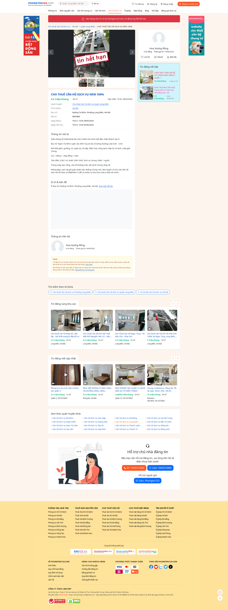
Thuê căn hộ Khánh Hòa (111, 530)
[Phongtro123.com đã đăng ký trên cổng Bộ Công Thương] (56, 601)
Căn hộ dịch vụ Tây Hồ (94, 425)
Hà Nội (75, 108)
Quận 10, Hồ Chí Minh (124, 398)
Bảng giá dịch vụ (168, 10)
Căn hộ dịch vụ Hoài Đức (95, 429)
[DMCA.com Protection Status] (73, 601)
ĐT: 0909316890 (135, 467)
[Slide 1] (83, 82)
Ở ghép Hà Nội (162, 515)
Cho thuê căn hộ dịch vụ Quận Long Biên (90, 104)
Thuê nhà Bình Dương (84, 519)
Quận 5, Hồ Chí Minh (59, 398)
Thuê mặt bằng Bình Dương (140, 526)
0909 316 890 (63, 595)
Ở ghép (127, 10)
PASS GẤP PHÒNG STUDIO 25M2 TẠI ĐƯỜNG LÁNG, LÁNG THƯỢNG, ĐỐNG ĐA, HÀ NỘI (97, 389)
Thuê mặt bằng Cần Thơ (138, 522)
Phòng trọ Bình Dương (57, 526)
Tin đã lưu (139, 4)
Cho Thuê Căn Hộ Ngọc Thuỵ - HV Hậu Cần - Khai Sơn (130, 335)
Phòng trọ (52, 10)
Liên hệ (51, 580)
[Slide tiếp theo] (131, 52)
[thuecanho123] (125, 551)
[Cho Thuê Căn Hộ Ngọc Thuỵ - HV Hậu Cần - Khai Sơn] (130, 320)
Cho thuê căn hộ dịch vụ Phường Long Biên (72, 292)
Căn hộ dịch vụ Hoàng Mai (95, 421)
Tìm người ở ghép (165, 508)
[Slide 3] (100, 82)
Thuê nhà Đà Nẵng (82, 522)
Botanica (150, 398)
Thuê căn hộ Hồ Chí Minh (112, 512)
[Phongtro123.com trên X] (166, 568)
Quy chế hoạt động (55, 569)
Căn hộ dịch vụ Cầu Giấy (95, 418)
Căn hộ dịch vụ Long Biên (127, 421)
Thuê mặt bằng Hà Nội (138, 515)
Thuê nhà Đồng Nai (83, 526)
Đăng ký (153, 4)
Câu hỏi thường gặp (90, 565)
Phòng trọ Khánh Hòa (56, 537)
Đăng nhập (168, 4)
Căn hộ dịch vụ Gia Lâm (63, 429)
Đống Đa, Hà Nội (89, 398)
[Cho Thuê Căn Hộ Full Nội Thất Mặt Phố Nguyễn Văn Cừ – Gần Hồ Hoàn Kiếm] (98, 320)
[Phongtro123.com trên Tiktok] (171, 568)
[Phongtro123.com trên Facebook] (151, 568)
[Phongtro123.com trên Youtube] (156, 568)
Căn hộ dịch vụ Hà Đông (126, 418)
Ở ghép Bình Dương (164, 522)
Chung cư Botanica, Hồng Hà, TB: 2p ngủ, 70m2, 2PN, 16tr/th (162, 389)
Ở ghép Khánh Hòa (163, 537)
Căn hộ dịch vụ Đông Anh (158, 429)
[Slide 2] (91, 82)
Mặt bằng (138, 10)
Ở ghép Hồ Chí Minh (164, 512)
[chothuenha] (103, 551)
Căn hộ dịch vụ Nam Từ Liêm (65, 425)
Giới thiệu (52, 565)
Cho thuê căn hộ (111, 508)
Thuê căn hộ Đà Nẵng (110, 522)
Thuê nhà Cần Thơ (82, 530)
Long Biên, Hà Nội (58, 344)
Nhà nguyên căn (67, 10)
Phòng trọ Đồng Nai (56, 530)
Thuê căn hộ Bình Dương (112, 519)
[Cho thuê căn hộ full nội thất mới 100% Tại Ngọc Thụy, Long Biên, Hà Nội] (162, 320)
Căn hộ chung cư (84, 10)
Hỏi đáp (155, 10)
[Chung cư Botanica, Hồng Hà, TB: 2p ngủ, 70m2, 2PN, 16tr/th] (162, 374)
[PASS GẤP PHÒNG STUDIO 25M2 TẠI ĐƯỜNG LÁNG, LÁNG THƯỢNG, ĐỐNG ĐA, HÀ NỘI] (98, 374)
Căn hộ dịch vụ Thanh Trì (127, 429)
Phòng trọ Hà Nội (55, 515)
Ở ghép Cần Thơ (162, 526)
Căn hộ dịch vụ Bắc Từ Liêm (159, 421)
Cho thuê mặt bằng (139, 508)
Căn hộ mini (100, 10)
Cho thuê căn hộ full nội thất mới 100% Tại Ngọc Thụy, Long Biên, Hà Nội (162, 335)
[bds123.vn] (80, 551)
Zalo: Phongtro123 (149, 480)
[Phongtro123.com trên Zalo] (161, 568)
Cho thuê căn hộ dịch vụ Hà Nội (154, 292)
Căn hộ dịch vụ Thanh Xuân (128, 425)
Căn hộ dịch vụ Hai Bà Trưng (159, 418)
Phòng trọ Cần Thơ (55, 522)
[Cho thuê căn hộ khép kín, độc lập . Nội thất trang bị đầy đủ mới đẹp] (66, 320)
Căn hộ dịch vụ (115, 10)
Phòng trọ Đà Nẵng (56, 519)
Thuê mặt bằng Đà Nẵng (138, 519)
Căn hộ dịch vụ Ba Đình (63, 418)
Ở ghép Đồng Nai (163, 530)
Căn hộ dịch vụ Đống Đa (157, 425)
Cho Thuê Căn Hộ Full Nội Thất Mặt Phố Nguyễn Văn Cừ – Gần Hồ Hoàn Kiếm (96, 335)
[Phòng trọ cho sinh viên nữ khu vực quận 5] (66, 374)
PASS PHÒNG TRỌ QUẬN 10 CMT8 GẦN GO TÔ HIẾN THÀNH (130, 389)
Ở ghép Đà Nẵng (162, 519)
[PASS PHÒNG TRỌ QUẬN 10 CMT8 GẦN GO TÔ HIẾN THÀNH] (130, 374)
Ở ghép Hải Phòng (163, 533)
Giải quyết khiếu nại (90, 580)
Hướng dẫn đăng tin (90, 569)
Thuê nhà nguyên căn (86, 508)
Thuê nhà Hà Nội (81, 515)
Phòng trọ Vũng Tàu (56, 533)
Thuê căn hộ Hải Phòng (111, 526)
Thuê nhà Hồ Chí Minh (84, 512)
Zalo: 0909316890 (162, 467)
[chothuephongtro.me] (147, 551)
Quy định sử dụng (55, 572)
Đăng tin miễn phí (190, 4)
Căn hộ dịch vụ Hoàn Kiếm (64, 421)
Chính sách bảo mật (56, 576)
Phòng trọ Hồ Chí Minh (57, 512)
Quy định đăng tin (89, 576)
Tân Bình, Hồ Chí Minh (156, 401)
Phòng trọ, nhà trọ (58, 508)
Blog (147, 10)
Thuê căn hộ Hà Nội (110, 515)
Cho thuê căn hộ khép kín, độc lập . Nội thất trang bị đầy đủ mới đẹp (66, 335)
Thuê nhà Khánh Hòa (83, 533)
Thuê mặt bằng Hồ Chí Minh (140, 512)
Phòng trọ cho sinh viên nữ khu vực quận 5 (65, 389)
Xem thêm (89, 264)
